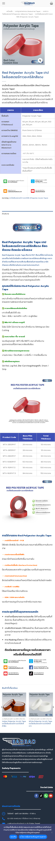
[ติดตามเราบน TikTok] (41, 796)
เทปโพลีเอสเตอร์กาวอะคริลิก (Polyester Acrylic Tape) (34, 15)
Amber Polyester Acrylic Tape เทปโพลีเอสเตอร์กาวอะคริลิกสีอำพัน (14, 723)
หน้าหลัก (10, 11)
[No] (51, 833)
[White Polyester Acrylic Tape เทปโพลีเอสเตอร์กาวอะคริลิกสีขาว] (41, 704)
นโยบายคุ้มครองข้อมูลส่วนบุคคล (33, 837)
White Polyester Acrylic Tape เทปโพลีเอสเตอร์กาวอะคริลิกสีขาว (40, 723)
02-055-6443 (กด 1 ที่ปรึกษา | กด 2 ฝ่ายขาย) (23, 818)
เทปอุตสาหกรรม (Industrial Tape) (27, 11)
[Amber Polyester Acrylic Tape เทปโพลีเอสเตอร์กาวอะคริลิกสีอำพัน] (14, 704)
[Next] (53, 712)
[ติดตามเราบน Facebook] (36, 796)
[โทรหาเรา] (46, 796)
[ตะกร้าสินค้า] (51, 3)
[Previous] (2, 712)
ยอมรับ (13, 837)
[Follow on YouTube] (51, 796)
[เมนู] (3, 3)
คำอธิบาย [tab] (5, 213)
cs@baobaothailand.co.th (18, 823)
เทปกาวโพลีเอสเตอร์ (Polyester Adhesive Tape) (25, 12)
